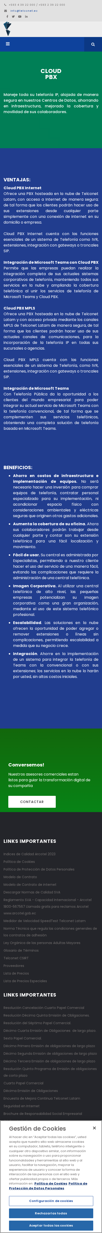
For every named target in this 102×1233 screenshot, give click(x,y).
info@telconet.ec (24, 11)
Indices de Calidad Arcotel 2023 (30, 854)
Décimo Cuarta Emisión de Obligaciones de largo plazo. (50, 1030)
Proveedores (14, 965)
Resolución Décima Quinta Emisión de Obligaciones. (47, 1015)
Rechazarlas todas (51, 1213)
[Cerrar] (94, 1128)
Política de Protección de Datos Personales (39, 869)
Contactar (32, 801)
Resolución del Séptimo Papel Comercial (37, 1023)
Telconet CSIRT (16, 958)
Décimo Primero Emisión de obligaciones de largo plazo (49, 1046)
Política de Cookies (19, 861)
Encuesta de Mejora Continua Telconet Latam (42, 1098)
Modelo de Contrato (20, 877)
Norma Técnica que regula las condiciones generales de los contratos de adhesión (50, 932)
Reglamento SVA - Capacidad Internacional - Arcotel (48, 899)
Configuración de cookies (51, 1201)
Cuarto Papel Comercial (23, 1083)
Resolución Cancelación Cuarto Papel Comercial (44, 1007)
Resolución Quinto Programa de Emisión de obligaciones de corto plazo (50, 1072)
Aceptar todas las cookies (51, 1225)
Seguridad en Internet (22, 1106)
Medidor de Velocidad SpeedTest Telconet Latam (45, 920)
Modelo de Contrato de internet (30, 884)
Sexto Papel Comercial (22, 1038)
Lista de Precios (16, 973)
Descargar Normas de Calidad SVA (32, 892)
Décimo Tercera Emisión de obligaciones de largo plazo (49, 1061)
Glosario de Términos (21, 950)
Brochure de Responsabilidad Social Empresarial (43, 1113)
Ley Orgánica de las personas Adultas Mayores (42, 942)
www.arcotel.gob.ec (20, 913)
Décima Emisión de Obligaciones (31, 1090)
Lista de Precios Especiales (25, 981)
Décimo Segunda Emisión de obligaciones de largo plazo (50, 1053)
